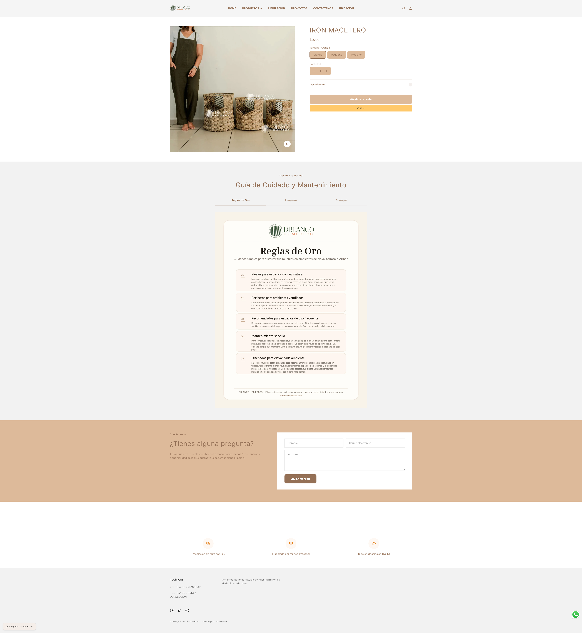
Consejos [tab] (341, 200)
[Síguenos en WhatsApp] (187, 610)
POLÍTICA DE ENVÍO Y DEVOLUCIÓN (183, 594)
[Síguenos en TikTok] (179, 610)
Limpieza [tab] (291, 200)
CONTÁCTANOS (323, 8)
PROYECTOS (299, 8)
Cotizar (361, 108)
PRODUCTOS (250, 8)
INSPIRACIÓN (276, 8)
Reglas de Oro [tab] (240, 200)
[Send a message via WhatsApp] (575, 614)
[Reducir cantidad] (314, 71)
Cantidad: (315, 64)
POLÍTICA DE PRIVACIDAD (185, 587)
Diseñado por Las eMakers (213, 621)
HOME (232, 8)
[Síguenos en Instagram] (172, 610)
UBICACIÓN (346, 8)
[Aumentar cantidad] (326, 71)
